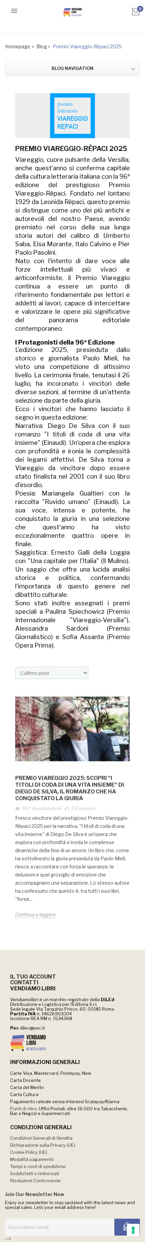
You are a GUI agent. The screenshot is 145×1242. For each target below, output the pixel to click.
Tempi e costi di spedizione (38, 1166)
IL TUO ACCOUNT (33, 976)
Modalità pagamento (32, 1159)
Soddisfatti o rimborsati (34, 1173)
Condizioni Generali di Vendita (41, 1138)
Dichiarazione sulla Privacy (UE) (42, 1145)
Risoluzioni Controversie (35, 1180)
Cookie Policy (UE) (28, 1152)
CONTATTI (24, 982)
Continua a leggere (35, 914)
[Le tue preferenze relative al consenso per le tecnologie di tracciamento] (133, 1230)
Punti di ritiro (23, 1108)
